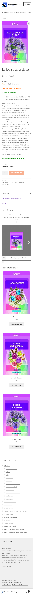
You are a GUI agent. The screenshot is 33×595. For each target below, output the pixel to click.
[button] (28, 23)
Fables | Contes (8, 505)
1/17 (4, 257)
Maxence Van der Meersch (13, 493)
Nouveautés (7, 520)
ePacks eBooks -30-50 (10, 502)
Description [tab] (5, 193)
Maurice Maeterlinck (11, 487)
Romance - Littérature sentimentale (14, 529)
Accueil (6, 12)
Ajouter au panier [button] (16, 324)
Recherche (16, 592)
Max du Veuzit (10, 490)
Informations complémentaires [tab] (11, 199)
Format (4, 164)
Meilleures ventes (8, 514)
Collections (12, 12)
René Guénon (9, 496)
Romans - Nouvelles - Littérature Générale (15, 532)
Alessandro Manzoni (11, 469)
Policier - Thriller (8, 523)
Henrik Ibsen (9, 478)
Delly (17, 12)
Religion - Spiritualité (10, 526)
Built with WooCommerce (20, 585)
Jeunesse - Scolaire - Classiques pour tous (15, 511)
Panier (25, 590)
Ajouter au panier (16, 172)
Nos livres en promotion (10, 517)
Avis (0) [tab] (4, 204)
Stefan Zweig (9, 499)
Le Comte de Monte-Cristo (13, 484)
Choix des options (16, 385)
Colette (8, 472)
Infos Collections (8, 508)
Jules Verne (9, 481)
